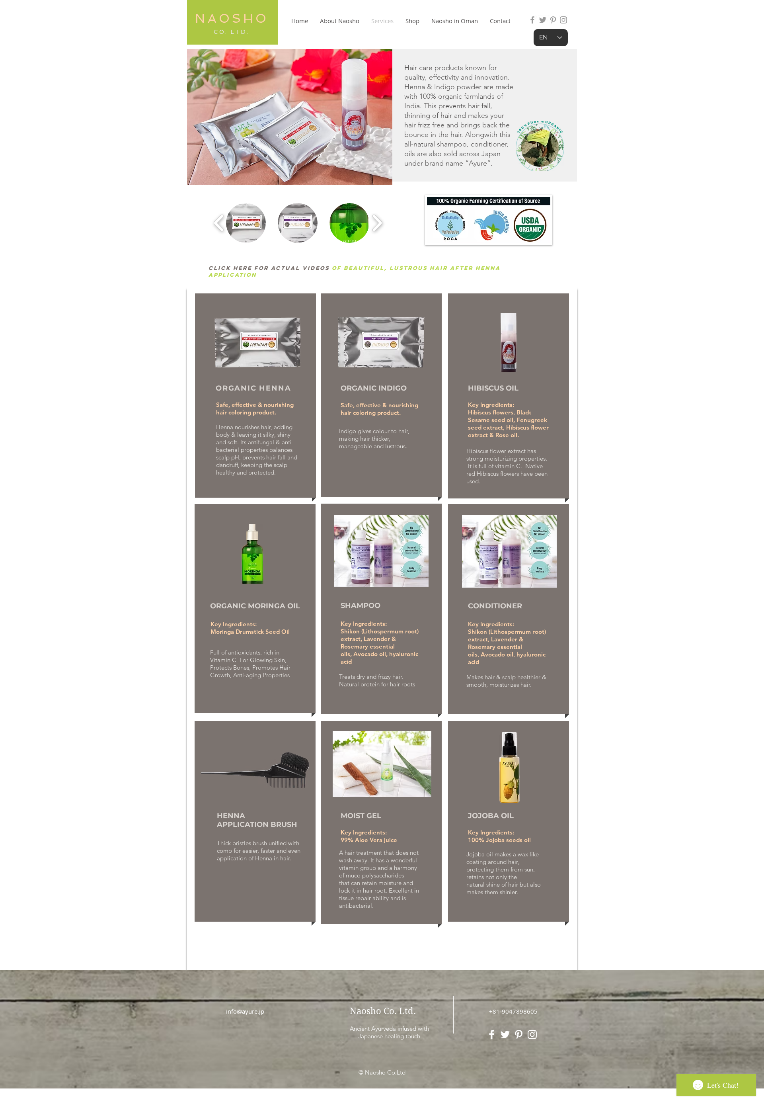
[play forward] (377, 223)
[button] (246, 223)
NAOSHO (232, 18)
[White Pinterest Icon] (519, 1034)
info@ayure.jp (245, 1011)
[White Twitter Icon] (505, 1034)
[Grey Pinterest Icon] (553, 20)
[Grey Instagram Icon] (563, 20)
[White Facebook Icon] (491, 1034)
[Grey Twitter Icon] (543, 20)
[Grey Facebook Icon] (532, 20)
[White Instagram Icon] (532, 1034)
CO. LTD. (231, 32)
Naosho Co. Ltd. (383, 1011)
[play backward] (219, 223)
